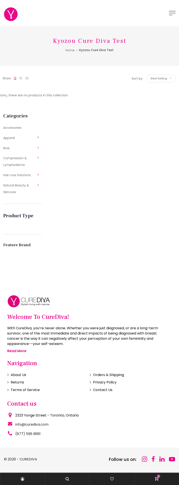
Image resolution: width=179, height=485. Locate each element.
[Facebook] (153, 459)
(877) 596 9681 (28, 433)
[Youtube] (172, 459)
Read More (16, 350)
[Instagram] (144, 459)
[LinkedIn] (162, 459)
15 (20, 78)
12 (15, 78)
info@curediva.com (31, 424)
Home (70, 50)
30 (27, 78)
